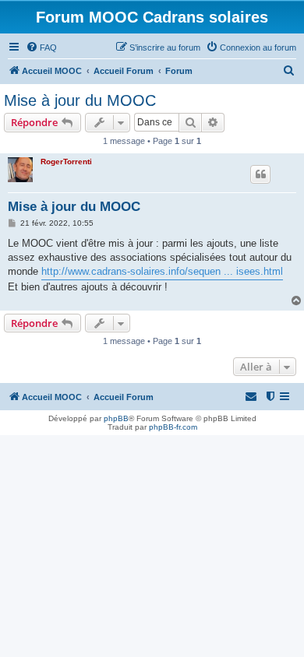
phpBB (116, 418)
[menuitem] (41, 47)
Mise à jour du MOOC (80, 100)
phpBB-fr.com (173, 427)
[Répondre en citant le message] (260, 174)
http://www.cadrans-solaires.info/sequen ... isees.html (162, 271)
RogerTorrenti (66, 161)
